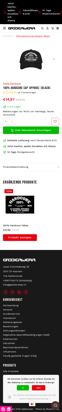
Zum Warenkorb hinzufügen (33, 130)
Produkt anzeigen (19, 237)
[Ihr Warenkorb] (52, 28)
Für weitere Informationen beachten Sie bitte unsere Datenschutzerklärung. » (34, 397)
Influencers (9, 351)
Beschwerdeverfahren (15, 347)
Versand (7, 309)
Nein (38, 388)
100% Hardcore (12, 83)
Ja (23, 388)
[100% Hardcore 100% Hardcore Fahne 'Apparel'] (20, 205)
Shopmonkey (52, 409)
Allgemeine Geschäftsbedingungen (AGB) (26, 335)
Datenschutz (10, 339)
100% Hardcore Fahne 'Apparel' (15, 225)
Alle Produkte (11, 371)
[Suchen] (42, 28)
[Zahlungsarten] (31, 404)
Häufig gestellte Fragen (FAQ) (20, 356)
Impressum (9, 318)
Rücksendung (11, 305)
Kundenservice (11, 314)
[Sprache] (57, 28)
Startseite (8, 36)
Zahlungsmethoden (14, 330)
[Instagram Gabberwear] (12, 292)
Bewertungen (10, 326)
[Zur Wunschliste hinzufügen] (55, 121)
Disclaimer (9, 343)
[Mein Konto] (47, 28)
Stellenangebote (12, 322)
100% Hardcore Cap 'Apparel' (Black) (33, 36)
